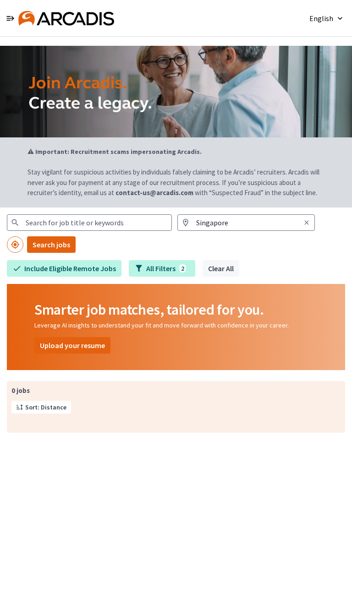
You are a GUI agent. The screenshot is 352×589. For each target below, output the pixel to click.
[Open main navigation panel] (10, 18)
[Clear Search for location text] (306, 222)
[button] (327, 18)
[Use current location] (15, 244)
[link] (66, 18)
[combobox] (89, 222)
